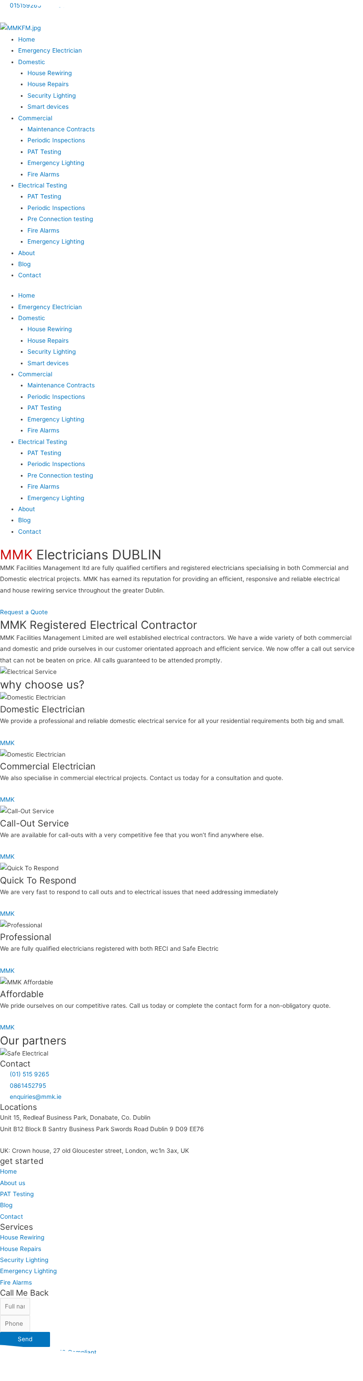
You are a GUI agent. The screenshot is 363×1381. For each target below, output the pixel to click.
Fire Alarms (43, 174)
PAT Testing (44, 151)
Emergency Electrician (50, 50)
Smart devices (48, 106)
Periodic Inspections (56, 140)
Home (26, 39)
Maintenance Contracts (61, 129)
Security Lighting (51, 95)
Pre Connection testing (60, 218)
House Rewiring (49, 73)
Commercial (35, 118)
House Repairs (48, 84)
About (26, 252)
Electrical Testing (42, 185)
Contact (29, 275)
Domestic (31, 61)
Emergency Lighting (55, 162)
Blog (24, 264)
